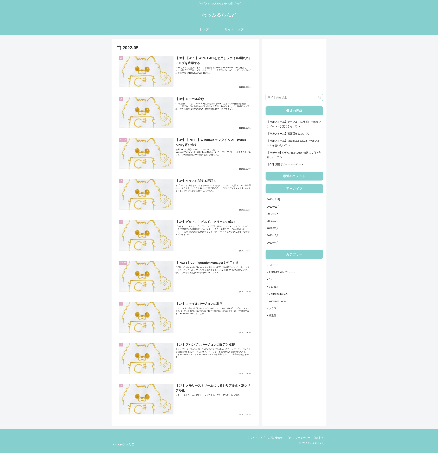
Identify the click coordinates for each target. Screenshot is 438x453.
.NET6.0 (273, 265)
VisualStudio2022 (278, 293)
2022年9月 (273, 213)
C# (270, 279)
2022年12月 (273, 199)
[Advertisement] (294, 66)
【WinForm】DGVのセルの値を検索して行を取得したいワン (294, 155)
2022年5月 (273, 235)
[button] (320, 97)
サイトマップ (257, 437)
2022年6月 (273, 228)
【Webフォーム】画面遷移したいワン (289, 133)
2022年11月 (273, 206)
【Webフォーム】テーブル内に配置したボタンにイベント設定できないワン (294, 124)
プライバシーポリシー (298, 437)
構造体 (272, 315)
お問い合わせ (275, 437)
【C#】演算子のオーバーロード (285, 164)
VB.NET (273, 286)
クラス (272, 308)
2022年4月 (273, 242)
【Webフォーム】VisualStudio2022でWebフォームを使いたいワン (293, 143)
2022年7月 (273, 221)
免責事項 (318, 437)
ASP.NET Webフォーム (282, 272)
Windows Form (277, 301)
